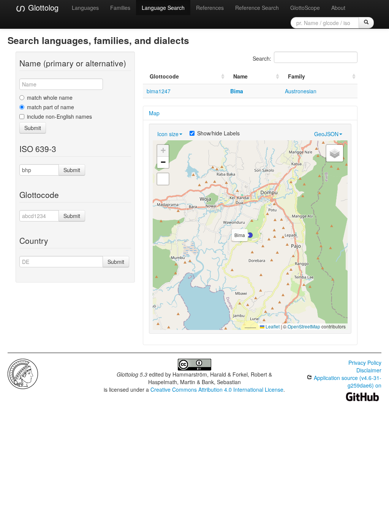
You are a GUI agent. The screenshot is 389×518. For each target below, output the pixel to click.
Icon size (168, 134)
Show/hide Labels (218, 133)
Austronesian (300, 91)
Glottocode (164, 76)
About (338, 7)
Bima (236, 91)
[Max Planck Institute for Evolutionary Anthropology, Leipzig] (23, 373)
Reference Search (257, 7)
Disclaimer (368, 370)
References (210, 7)
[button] (250, 235)
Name (240, 76)
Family (296, 76)
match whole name (50, 97)
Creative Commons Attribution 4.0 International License (216, 389)
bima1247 (159, 91)
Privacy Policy (364, 362)
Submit (32, 128)
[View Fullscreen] (163, 179)
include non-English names (59, 116)
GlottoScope (305, 7)
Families (120, 7)
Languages (85, 7)
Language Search (163, 7)
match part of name (50, 107)
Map (154, 113)
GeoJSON (326, 134)
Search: (262, 58)
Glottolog (42, 7)
